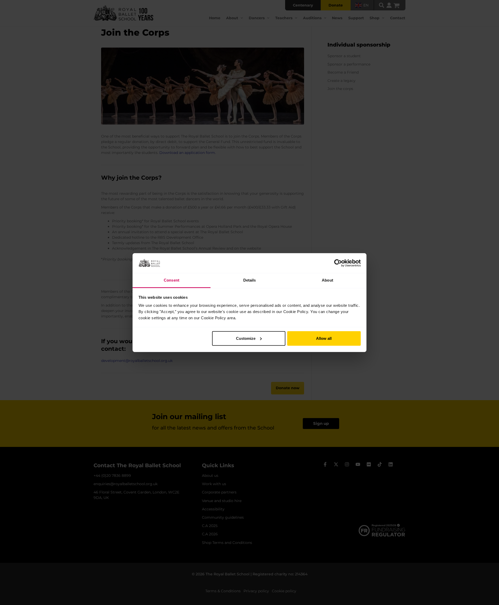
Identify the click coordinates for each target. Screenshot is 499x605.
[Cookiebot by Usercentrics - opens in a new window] (338, 263)
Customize (245, 338)
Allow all (324, 338)
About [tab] (327, 280)
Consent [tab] (171, 280)
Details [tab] (249, 280)
